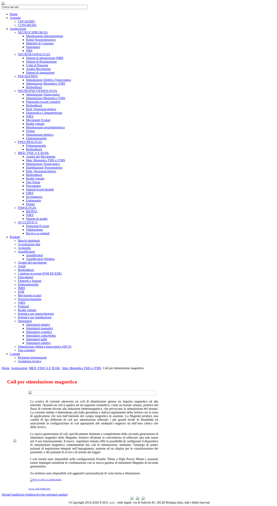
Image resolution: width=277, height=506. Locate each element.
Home (6, 368)
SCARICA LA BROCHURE (49, 480)
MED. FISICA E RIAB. (44, 368)
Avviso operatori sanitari (52, 494)
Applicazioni (19, 368)
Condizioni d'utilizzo (23, 494)
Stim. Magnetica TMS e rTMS (81, 368)
